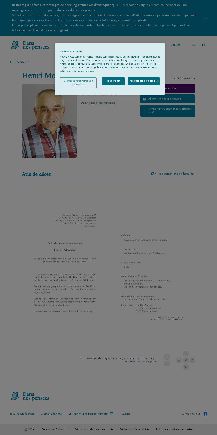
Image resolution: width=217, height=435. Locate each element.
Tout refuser (113, 81)
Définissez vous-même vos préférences (78, 83)
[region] (110, 69)
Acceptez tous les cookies (144, 81)
